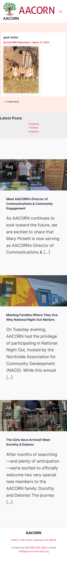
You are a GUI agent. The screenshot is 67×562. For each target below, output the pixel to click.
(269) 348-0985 (38, 547)
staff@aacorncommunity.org (33, 551)
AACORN (11, 18)
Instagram (33, 131)
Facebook (33, 123)
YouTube (33, 127)
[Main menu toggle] (60, 11)
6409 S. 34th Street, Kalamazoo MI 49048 (33, 540)
